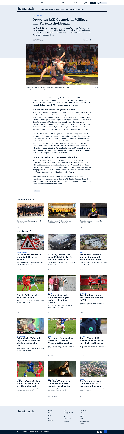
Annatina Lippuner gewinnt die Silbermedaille (91, 222)
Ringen (37, 190)
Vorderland (66, 421)
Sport (46, 9)
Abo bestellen (83, 410)
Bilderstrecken (60, 9)
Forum (66, 9)
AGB (81, 420)
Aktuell (42, 9)
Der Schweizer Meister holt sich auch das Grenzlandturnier (59, 222)
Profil (65, 410)
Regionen (66, 416)
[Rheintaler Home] (25, 8)
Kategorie (50, 410)
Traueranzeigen (73, 9)
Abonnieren (93, 2)
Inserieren (55, 2)
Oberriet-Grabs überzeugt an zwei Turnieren (29, 222)
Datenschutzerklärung (84, 421)
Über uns (49, 2)
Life (54, 9)
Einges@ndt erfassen (74, 2)
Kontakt (81, 418)
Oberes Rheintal (67, 420)
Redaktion (82, 415)
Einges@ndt (81, 9)
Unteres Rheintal (67, 418)
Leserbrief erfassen (63, 2)
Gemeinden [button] (103, 2)
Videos (51, 9)
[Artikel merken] (84, 40)
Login (87, 2)
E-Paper (43, 2)
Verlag (81, 416)
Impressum (37, 431)
